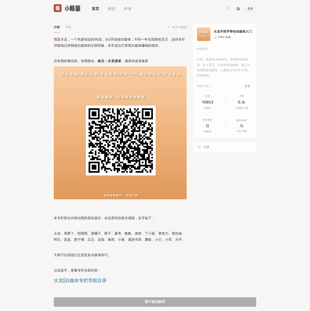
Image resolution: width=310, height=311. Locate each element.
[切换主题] (238, 8)
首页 (95, 8)
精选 (111, 8)
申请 (127, 8)
